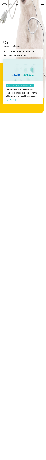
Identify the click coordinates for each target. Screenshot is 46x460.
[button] (42, 4)
